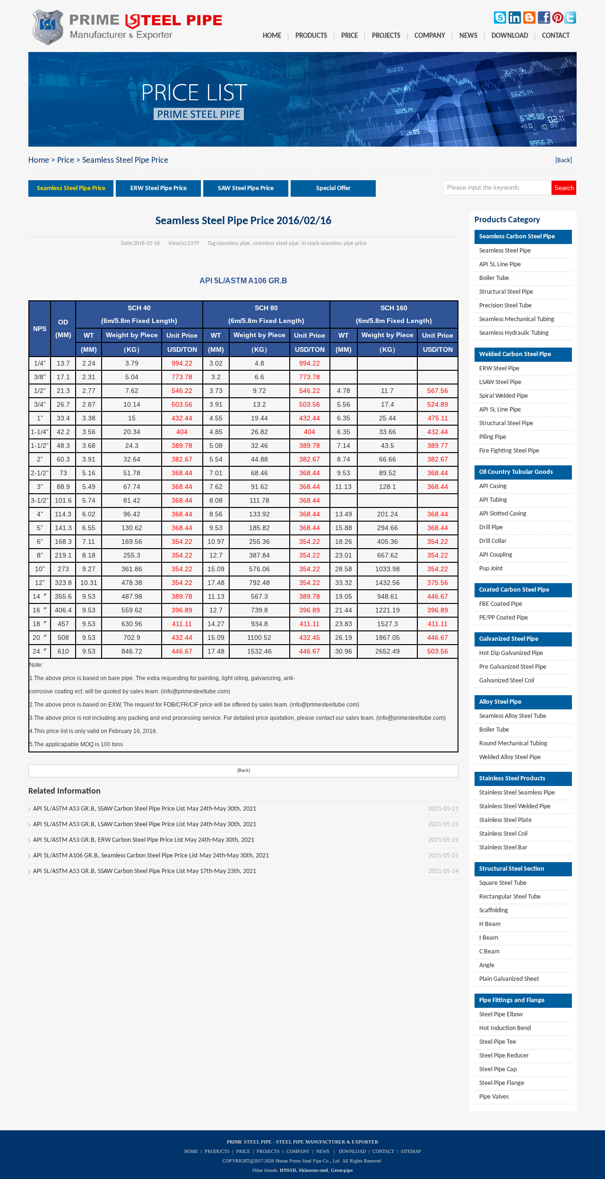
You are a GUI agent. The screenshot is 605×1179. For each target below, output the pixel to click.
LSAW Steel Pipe (500, 382)
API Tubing (493, 500)
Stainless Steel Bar (503, 847)
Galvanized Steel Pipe (508, 639)
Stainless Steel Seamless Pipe (517, 792)
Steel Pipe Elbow (501, 1014)
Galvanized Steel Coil (506, 680)
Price (65, 160)
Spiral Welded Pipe (503, 396)
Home (38, 160)
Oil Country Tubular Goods (516, 472)
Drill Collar (493, 541)
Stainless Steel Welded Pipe (515, 806)
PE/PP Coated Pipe (503, 617)
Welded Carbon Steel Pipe (515, 354)
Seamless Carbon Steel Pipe (517, 236)
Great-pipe (342, 1170)
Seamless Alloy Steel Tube (512, 716)
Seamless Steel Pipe (505, 250)
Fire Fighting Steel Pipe (509, 450)
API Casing (493, 486)
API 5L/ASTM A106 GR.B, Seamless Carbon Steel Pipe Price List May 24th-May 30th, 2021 (151, 855)
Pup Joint (491, 568)
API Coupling (495, 555)
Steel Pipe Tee (497, 1042)
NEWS (322, 1151)
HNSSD (288, 1170)
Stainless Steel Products (512, 778)
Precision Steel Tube (505, 305)
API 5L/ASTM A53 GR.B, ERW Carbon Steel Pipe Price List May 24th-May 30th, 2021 (143, 840)
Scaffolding (493, 910)
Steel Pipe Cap (498, 1069)
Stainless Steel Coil (503, 834)
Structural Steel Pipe (506, 292)
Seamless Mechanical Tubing (516, 319)
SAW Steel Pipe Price (246, 188)
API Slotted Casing (503, 513)
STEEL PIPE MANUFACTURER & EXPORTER (327, 1141)
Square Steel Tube (503, 883)
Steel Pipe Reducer (504, 1055)
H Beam (490, 924)
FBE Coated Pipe (500, 604)
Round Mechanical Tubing (513, 743)
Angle (486, 965)
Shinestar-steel (313, 1170)
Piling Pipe (492, 437)
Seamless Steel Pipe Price (125, 160)
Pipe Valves (494, 1096)
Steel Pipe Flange (501, 1083)
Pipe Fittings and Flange (511, 1000)
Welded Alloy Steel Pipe (510, 757)
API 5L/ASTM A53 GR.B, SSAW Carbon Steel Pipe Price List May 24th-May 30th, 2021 (144, 808)
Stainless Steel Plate (505, 820)
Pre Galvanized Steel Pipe (512, 667)
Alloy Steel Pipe (500, 702)
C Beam (489, 951)
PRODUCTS (217, 1151)
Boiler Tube (494, 278)
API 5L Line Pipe (500, 264)
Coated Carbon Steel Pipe (514, 590)
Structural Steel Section (511, 869)
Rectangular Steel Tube (510, 896)
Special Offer (333, 188)
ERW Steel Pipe (499, 368)
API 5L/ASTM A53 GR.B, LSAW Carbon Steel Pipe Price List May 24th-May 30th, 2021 (144, 824)
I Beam (488, 938)
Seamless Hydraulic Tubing (514, 333)
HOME (191, 1151)
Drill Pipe (491, 527)
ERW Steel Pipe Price (158, 188)
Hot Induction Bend (505, 1028)
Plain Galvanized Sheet (509, 979)
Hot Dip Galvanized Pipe (511, 653)
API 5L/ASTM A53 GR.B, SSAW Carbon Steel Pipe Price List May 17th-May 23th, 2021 (144, 871)
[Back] (563, 160)
